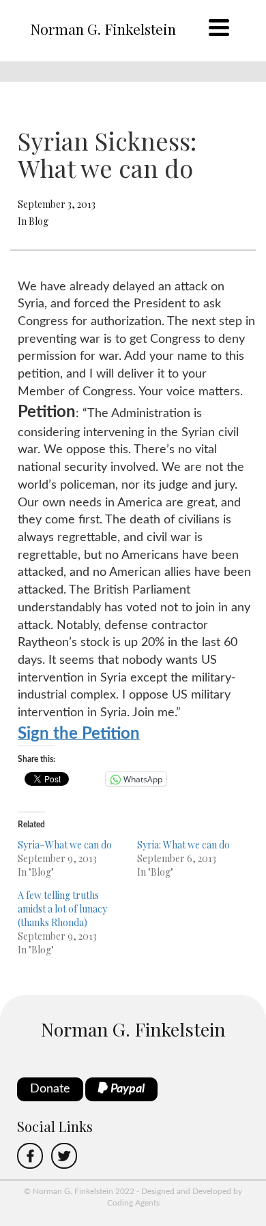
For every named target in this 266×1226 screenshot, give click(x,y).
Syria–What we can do (65, 844)
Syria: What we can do (183, 844)
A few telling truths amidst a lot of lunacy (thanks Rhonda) (62, 909)
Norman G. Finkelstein (103, 28)
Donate (50, 1089)
